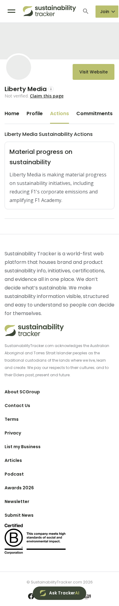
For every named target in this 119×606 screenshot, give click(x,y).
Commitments (94, 113)
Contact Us (17, 405)
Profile (35, 113)
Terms (12, 419)
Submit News (19, 515)
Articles (13, 460)
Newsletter (17, 501)
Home (12, 113)
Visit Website (93, 72)
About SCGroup (22, 392)
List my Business (23, 447)
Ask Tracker (64, 593)
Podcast (14, 474)
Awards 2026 (19, 488)
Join (104, 12)
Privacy (13, 433)
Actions (59, 113)
